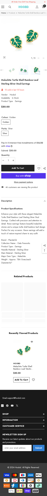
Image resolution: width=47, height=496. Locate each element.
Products (12, 13)
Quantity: (5, 155)
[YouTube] (12, 405)
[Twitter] (17, 405)
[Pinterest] (7, 405)
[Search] (9, 7)
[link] (12, 316)
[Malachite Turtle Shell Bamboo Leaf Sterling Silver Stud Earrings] (23, 350)
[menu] (2, 6)
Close (45, 2)
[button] (38, 58)
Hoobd (13, 94)
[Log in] (37, 7)
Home (3, 13)
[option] (23, 38)
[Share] (44, 168)
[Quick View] (32, 342)
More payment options (23, 182)
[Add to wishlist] (39, 168)
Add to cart (18, 168)
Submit (38, 447)
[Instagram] (2, 405)
